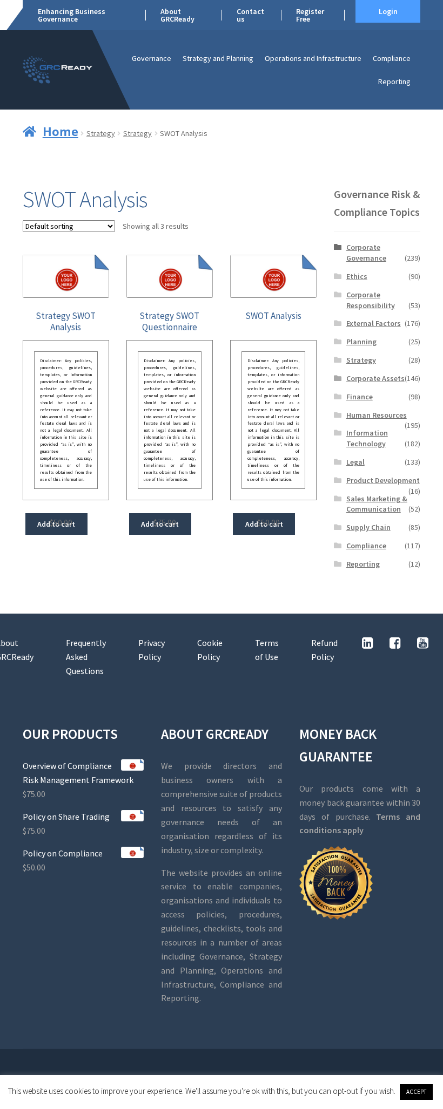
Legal (355, 462)
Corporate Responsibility (370, 300)
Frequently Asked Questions (86, 656)
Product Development (383, 480)
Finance (359, 397)
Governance (151, 58)
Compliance (392, 58)
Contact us (250, 15)
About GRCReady (177, 15)
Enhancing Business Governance (71, 15)
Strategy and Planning (218, 58)
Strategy (100, 133)
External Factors (373, 323)
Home (60, 131)
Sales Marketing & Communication (376, 504)
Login (388, 11)
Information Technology (367, 438)
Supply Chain (368, 527)
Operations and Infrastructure (313, 58)
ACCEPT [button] (416, 1092)
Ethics (356, 276)
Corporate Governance (366, 252)
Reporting (394, 81)
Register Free (310, 15)
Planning (361, 341)
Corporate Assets (375, 378)
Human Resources (376, 415)
